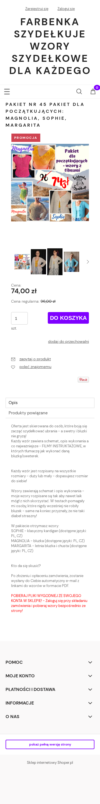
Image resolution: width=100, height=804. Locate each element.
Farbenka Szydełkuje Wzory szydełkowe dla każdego (50, 46)
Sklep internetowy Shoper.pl (50, 762)
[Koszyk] (93, 92)
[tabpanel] (50, 521)
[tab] (50, 403)
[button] (7, 90)
